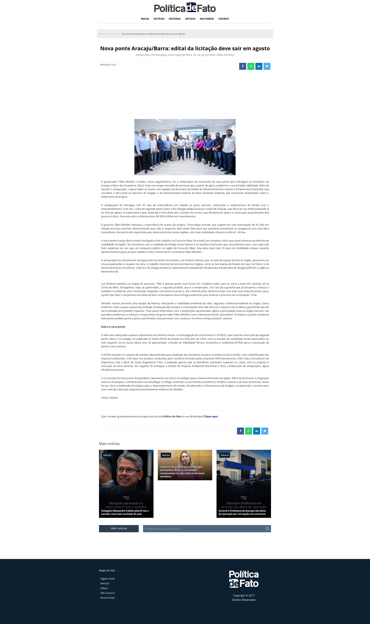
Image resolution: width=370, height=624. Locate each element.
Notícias (159, 18)
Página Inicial (107, 578)
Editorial (175, 18)
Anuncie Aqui (107, 597)
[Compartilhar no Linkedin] (258, 66)
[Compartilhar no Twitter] (266, 66)
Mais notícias (119, 528)
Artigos (190, 18)
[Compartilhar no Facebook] (242, 66)
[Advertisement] (185, 91)
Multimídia (207, 18)
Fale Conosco (107, 593)
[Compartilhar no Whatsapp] (250, 66)
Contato (223, 18)
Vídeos (104, 588)
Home (102, 33)
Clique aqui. (211, 416)
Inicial (145, 18)
